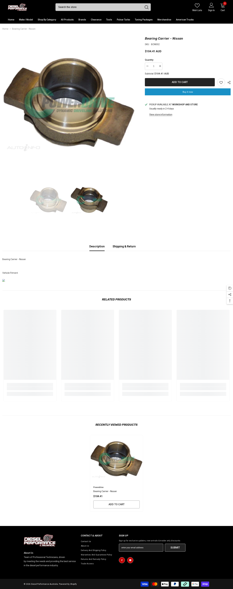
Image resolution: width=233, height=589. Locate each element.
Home (5, 29)
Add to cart (180, 82)
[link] (30, 388)
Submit (175, 547)
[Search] (103, 7)
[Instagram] (130, 560)
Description (97, 246)
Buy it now (188, 92)
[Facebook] (122, 560)
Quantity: (149, 60)
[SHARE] (228, 82)
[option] (68, 102)
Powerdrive (98, 487)
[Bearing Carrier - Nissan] (116, 459)
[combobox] (98, 7)
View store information (160, 114)
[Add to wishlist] (221, 82)
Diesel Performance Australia (44, 584)
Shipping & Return (124, 246)
